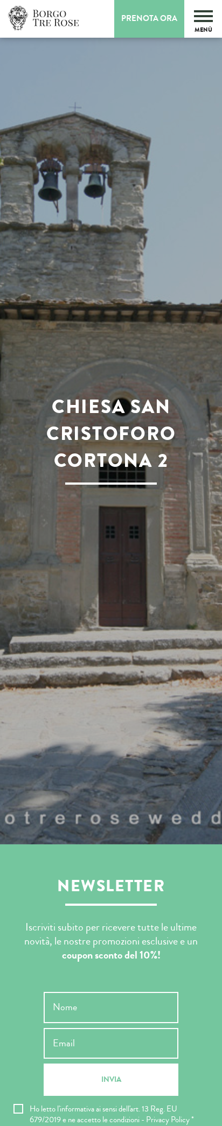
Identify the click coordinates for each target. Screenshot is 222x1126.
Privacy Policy (168, 1119)
